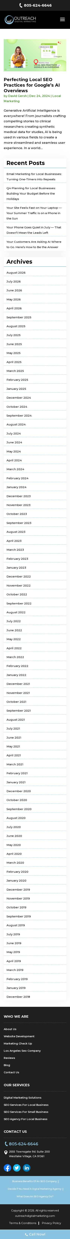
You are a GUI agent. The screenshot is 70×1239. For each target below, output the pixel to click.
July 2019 (13, 934)
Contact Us (11, 1072)
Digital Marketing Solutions (22, 1097)
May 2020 (14, 845)
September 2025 (19, 317)
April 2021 (14, 755)
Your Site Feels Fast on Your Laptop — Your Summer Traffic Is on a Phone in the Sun (34, 213)
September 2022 (19, 603)
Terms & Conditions (22, 1223)
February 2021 (17, 773)
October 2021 (16, 701)
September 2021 (19, 710)
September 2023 (19, 523)
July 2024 (14, 433)
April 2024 (14, 460)
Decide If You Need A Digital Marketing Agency (34, 1188)
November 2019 (18, 898)
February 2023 (17, 558)
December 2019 (18, 889)
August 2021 (16, 719)
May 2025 (14, 353)
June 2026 (14, 290)
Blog (7, 1065)
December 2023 (19, 496)
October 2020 (17, 800)
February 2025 (17, 379)
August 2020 (16, 818)
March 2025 (15, 371)
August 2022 (16, 612)
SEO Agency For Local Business (25, 1119)
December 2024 (19, 397)
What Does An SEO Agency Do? (35, 1196)
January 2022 (16, 675)
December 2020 (19, 791)
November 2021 (18, 693)
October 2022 (17, 594)
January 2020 (16, 880)
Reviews (9, 1058)
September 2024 (19, 415)
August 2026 (16, 272)
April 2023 (14, 541)
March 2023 (15, 549)
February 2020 (17, 871)
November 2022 (19, 585)
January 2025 (16, 389)
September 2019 (19, 916)
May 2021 (13, 746)
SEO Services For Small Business (26, 1112)
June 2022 (14, 630)
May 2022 (14, 639)
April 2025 (14, 362)
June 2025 (14, 344)
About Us (10, 1029)
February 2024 (17, 478)
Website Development (19, 1036)
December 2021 (18, 684)
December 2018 (18, 996)
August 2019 (16, 925)
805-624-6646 (38, 5)
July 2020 (14, 827)
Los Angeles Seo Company (22, 1050)
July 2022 (14, 621)
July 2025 (14, 335)
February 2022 (17, 666)
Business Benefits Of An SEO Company (34, 1181)
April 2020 (14, 853)
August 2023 (16, 532)
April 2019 (14, 961)
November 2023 (18, 505)
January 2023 (16, 567)
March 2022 (15, 657)
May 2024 (14, 451)
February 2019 (17, 979)
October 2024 (17, 406)
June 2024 (14, 442)
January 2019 (16, 988)
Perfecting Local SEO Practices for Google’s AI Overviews (32, 85)
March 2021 (15, 764)
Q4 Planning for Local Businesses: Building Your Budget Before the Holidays (31, 193)
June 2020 (14, 836)
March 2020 (15, 862)
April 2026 (14, 308)
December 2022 (19, 576)
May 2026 (14, 299)
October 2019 (16, 907)
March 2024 (15, 469)
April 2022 (14, 648)
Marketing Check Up (18, 1043)
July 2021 (13, 728)
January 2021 (16, 782)
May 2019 (13, 952)
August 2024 (16, 424)
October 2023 (17, 514)
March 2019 (15, 970)
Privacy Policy (51, 1223)
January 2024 (16, 487)
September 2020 (19, 809)
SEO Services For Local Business (26, 1105)
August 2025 (16, 326)
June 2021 (14, 737)
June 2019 (14, 943)
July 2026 (14, 281)
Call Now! (37, 1234)
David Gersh (17, 96)
